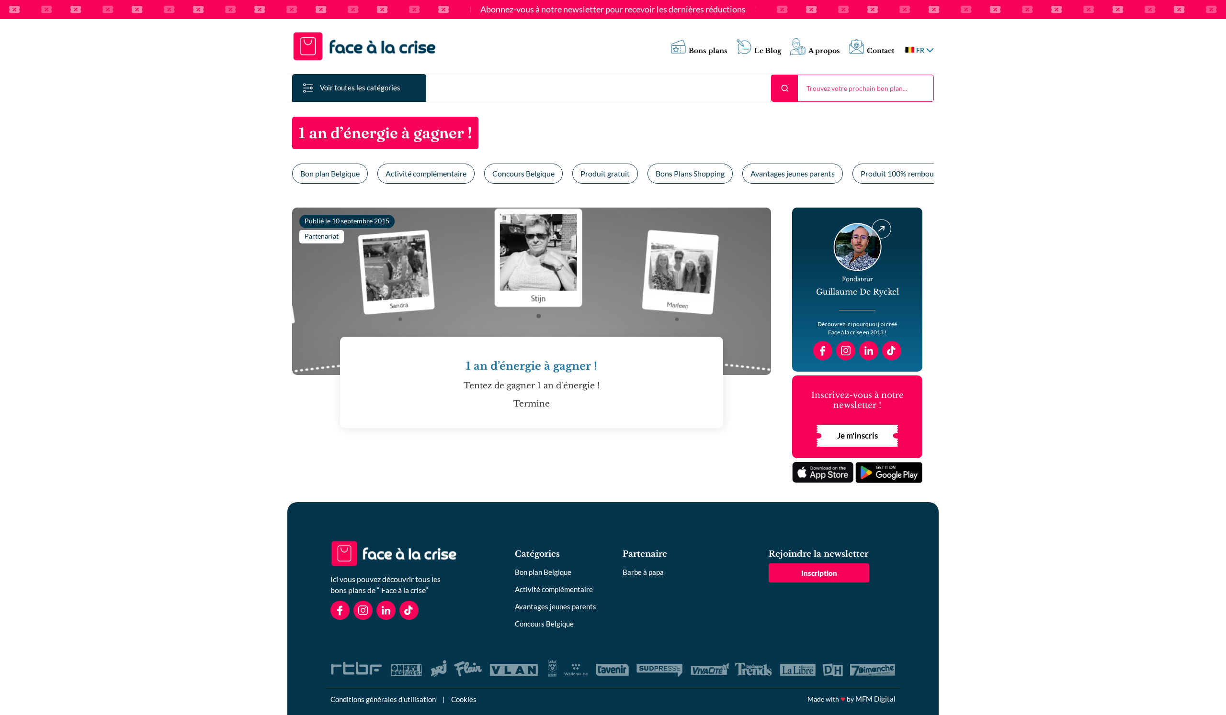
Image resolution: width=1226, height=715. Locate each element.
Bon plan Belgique (330, 173)
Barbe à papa (643, 572)
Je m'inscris (857, 435)
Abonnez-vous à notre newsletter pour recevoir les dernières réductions (613, 9)
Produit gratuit (605, 173)
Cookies (464, 699)
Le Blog (768, 51)
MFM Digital (875, 698)
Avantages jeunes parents (792, 173)
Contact (880, 51)
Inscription (819, 573)
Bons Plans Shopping (690, 173)
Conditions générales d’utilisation (383, 699)
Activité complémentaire (426, 173)
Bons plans (708, 51)
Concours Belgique (523, 173)
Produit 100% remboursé (902, 173)
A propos (824, 51)
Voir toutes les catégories (360, 87)
